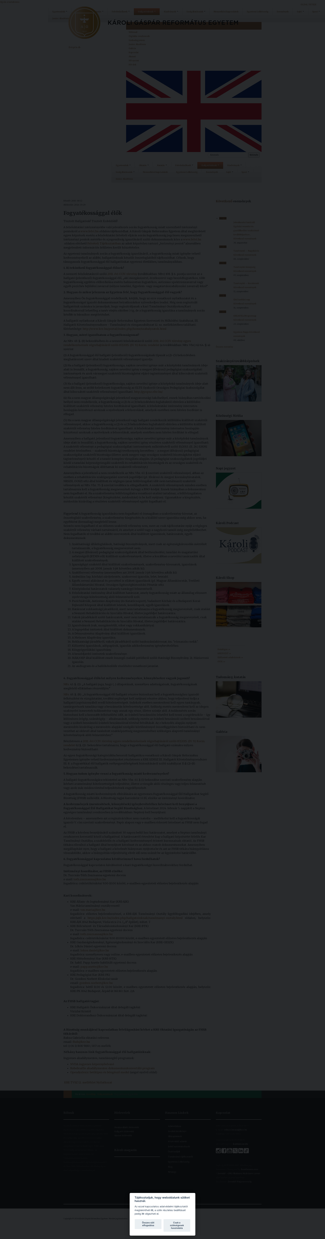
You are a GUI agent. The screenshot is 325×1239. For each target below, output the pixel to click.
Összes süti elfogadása (148, 1224)
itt (152, 1210)
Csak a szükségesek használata (177, 1225)
